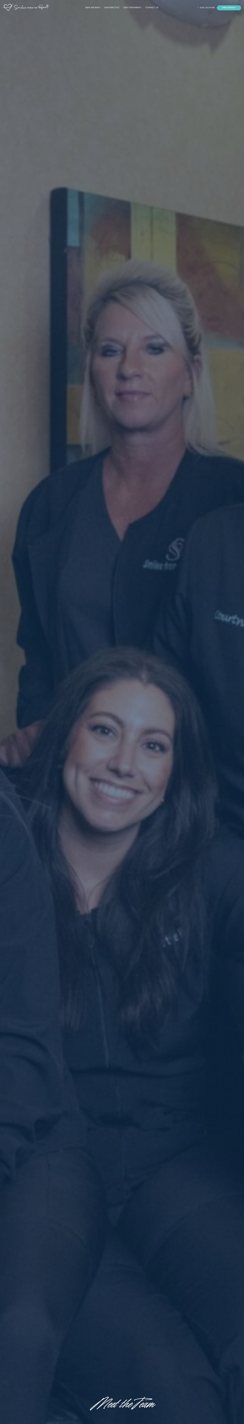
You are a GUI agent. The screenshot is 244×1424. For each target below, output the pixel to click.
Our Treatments (132, 8)
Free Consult (229, 8)
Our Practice (111, 8)
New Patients (93, 8)
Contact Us (152, 8)
